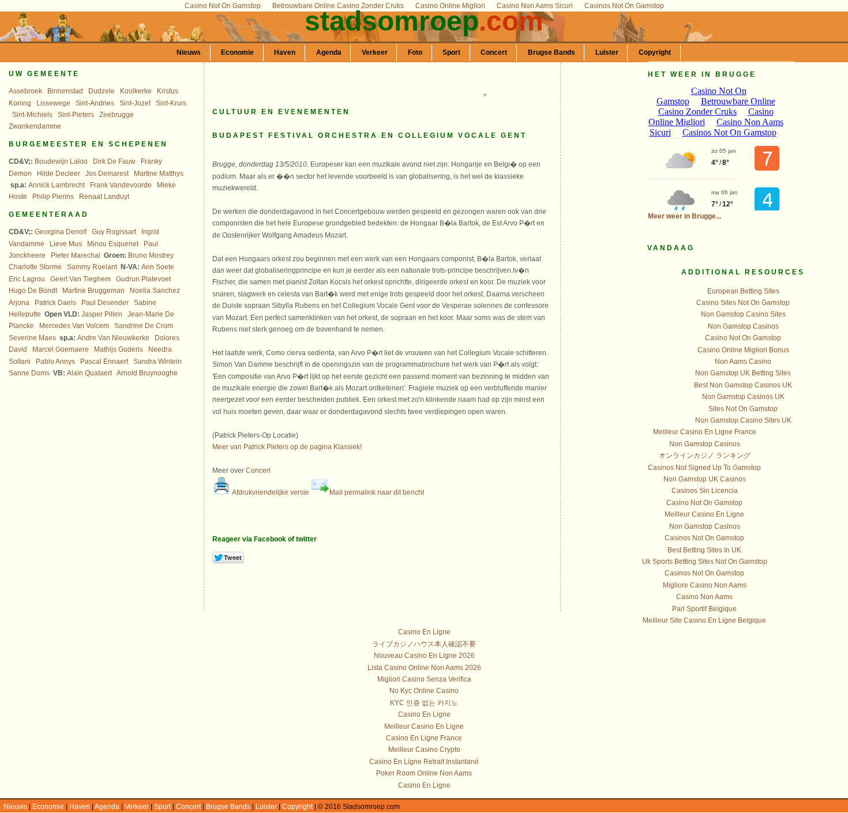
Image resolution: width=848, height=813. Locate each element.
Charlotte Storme (35, 267)
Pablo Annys (55, 361)
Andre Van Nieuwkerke (113, 338)
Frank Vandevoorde (121, 185)
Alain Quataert (89, 373)
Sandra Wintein (157, 361)
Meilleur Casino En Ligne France (704, 432)
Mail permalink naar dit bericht (376, 492)
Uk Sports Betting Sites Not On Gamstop (704, 562)
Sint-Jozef (135, 103)
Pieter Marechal (75, 255)
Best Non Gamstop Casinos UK (743, 385)
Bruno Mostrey (151, 255)
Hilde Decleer (58, 174)
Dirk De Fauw (114, 161)
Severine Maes (32, 338)
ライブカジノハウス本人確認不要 (424, 644)
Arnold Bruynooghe (147, 373)
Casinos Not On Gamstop (704, 538)
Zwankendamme (35, 126)
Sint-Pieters (76, 115)
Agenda (329, 52)
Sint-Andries (95, 103)
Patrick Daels (55, 303)
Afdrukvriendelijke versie (270, 492)
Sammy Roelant (92, 267)
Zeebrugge (116, 115)
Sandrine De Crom (143, 326)
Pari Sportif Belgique (704, 609)
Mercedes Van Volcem (74, 326)
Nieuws (189, 52)
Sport (451, 52)
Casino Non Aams (704, 597)
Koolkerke (136, 91)
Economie (237, 52)
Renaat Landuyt (104, 197)
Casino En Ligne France (424, 738)
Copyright (655, 52)
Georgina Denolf (61, 232)
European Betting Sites (743, 291)
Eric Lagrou (27, 279)
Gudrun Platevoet (143, 279)
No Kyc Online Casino (424, 691)
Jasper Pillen (101, 314)
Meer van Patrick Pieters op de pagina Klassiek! (287, 447)
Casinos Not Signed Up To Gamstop (704, 468)
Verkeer (375, 52)
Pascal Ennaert (104, 361)
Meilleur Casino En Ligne (704, 514)
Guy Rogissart (114, 232)
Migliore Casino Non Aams (704, 585)
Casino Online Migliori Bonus (743, 350)
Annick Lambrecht (56, 185)
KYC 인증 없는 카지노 (424, 703)
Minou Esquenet (112, 244)
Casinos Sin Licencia (704, 491)
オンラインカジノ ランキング (705, 455)
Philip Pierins (53, 197)
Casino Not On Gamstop (743, 338)
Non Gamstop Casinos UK (743, 397)
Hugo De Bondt (33, 291)
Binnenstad (65, 91)
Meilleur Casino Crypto (424, 750)
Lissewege (53, 103)
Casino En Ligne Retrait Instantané (424, 762)
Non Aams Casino (743, 361)
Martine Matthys (158, 174)
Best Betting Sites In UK (704, 550)
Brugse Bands (551, 52)
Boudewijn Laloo (61, 161)
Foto (415, 52)
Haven (284, 52)
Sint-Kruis (171, 103)
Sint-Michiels (32, 115)
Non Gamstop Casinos (743, 326)
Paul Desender (105, 303)
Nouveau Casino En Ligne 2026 (424, 656)
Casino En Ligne (424, 632)
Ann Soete (157, 267)
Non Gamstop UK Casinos (704, 479)
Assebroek (25, 91)
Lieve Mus (66, 244)
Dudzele (101, 91)
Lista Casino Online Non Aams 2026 (424, 668)
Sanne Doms (29, 373)
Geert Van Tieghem (80, 279)
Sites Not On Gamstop (743, 409)
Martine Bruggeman (93, 291)
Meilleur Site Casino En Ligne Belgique (704, 620)
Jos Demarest (107, 174)
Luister (606, 52)
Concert (494, 52)
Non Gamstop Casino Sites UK (743, 420)
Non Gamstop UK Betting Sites (743, 373)
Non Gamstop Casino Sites (743, 314)
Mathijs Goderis (118, 349)
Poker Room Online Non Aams (424, 773)
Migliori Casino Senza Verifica (424, 679)
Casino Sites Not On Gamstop (743, 303)
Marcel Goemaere (60, 349)
